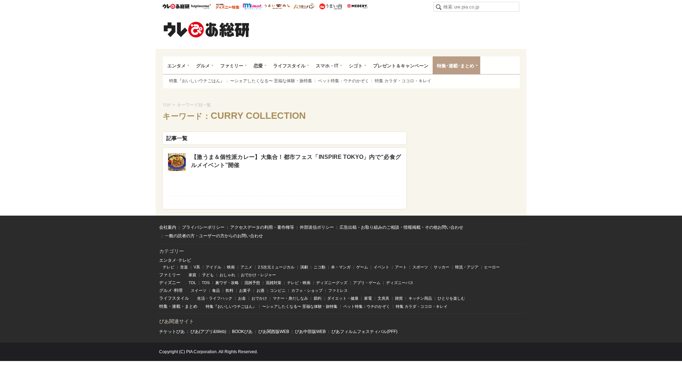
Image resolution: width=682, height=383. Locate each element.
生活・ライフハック (214, 298)
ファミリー (231, 65)
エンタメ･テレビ (175, 260)
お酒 (260, 290)
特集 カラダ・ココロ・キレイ (403, 80)
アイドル (213, 267)
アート (401, 267)
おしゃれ (227, 275)
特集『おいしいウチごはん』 (196, 80)
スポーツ (420, 267)
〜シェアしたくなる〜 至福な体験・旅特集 (271, 80)
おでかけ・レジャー (258, 275)
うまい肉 (330, 6)
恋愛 (258, 65)
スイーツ (198, 290)
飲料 (229, 290)
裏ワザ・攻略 (227, 283)
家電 (368, 298)
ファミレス (338, 290)
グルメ (203, 65)
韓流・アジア (466, 267)
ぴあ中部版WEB (310, 331)
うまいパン (304, 6)
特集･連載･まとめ (455, 65)
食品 (216, 290)
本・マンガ (341, 267)
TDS (206, 283)
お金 (242, 298)
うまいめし (277, 6)
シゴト (356, 65)
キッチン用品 (420, 298)
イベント (381, 267)
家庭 (192, 275)
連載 (176, 306)
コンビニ (278, 290)
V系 (197, 267)
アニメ (246, 267)
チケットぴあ (172, 331)
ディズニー (169, 282)
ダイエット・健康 (342, 298)
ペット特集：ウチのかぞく (343, 80)
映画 (231, 267)
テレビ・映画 (298, 283)
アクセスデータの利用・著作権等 (262, 227)
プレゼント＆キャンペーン (400, 65)
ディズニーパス (399, 283)
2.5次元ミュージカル (276, 267)
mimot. (252, 6)
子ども (208, 275)
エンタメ (176, 65)
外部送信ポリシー (317, 227)
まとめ (191, 306)
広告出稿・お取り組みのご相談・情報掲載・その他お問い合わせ (401, 227)
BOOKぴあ (242, 331)
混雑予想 (252, 283)
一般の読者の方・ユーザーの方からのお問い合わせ (214, 235)
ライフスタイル (289, 65)
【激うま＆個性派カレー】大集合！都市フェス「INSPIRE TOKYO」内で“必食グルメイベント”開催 (296, 161)
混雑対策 (273, 283)
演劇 (304, 267)
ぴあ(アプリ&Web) (208, 331)
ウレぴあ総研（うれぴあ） (206, 29)
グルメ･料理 (171, 290)
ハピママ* (200, 6)
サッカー (441, 267)
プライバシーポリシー (203, 227)
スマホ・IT (327, 65)
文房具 (383, 298)
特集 (163, 306)
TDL (192, 283)
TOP (167, 105)
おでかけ (259, 298)
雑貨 (399, 298)
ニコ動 (319, 267)
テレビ (168, 267)
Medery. (357, 6)
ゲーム (362, 267)
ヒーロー (492, 267)
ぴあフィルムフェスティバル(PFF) (364, 331)
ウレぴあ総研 (176, 6)
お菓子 (245, 290)
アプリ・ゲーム (366, 283)
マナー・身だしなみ (290, 298)
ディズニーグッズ (331, 283)
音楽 (184, 267)
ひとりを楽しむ (451, 298)
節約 (317, 298)
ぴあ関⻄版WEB (273, 331)
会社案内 (167, 227)
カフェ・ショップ (307, 290)
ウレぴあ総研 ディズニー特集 (227, 6)
